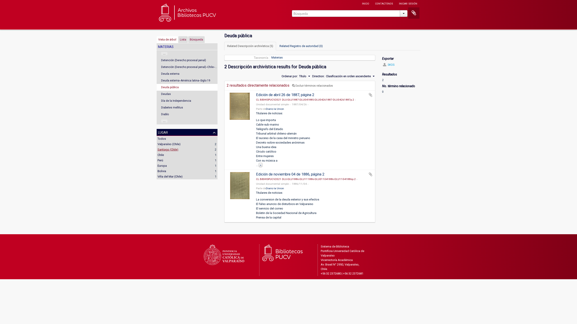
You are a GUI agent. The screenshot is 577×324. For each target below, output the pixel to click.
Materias (277, 57)
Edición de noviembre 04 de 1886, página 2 (290, 174)
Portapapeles (413, 13)
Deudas (166, 94)
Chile (161, 155)
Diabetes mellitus (172, 107)
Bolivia (162, 171)
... (164, 53)
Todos (162, 138)
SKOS (390, 64)
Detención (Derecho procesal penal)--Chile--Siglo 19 (193, 67)
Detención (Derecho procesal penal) (183, 60)
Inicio (365, 3)
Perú (160, 160)
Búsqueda (196, 39)
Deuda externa (170, 73)
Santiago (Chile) (168, 149)
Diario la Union (275, 108)
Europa (162, 165)
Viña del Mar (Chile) (170, 176)
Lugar (163, 132)
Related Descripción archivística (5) (250, 46)
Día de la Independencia (176, 100)
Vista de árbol (167, 39)
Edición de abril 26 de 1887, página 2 (285, 95)
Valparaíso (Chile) (169, 144)
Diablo (165, 114)
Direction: (318, 76)
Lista (183, 39)
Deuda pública (170, 87)
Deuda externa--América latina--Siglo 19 (185, 80)
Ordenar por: (290, 76)
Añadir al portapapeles (370, 95)
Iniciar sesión (408, 3)
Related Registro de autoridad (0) (301, 46)
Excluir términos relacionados (314, 85)
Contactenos (384, 3)
